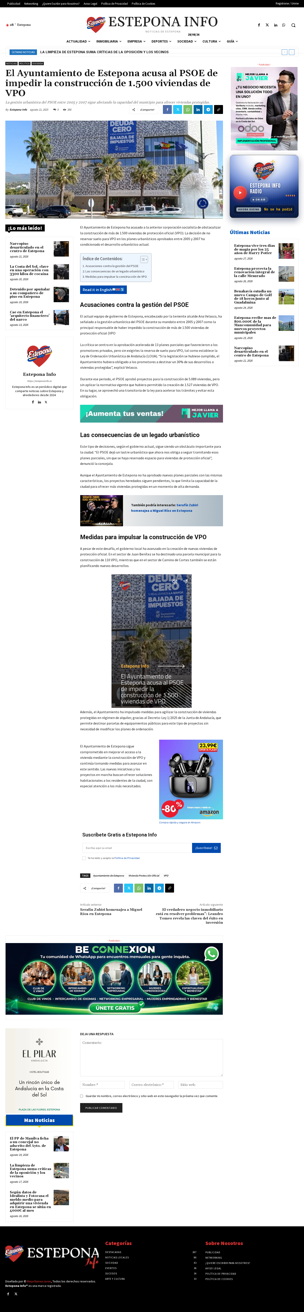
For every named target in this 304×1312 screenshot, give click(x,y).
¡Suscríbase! (203, 848)
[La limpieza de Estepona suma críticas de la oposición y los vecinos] (61, 1170)
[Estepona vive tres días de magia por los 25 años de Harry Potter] (286, 251)
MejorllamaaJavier (39, 1281)
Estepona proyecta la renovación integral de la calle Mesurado (254, 272)
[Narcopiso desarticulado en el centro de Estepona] (61, 249)
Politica (25, 63)
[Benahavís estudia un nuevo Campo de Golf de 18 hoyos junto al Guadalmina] (286, 296)
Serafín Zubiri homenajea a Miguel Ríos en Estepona (111, 911)
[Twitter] (267, 25)
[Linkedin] (276, 25)
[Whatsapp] (284, 25)
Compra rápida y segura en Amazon (179, 822)
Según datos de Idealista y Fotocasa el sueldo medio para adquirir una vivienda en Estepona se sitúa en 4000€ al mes (150, 52)
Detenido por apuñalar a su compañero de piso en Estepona (30, 293)
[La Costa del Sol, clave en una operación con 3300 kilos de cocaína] (61, 271)
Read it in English (97, 289)
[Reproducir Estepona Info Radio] (240, 192)
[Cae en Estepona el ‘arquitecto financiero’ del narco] (61, 317)
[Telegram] (208, 109)
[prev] (284, 52)
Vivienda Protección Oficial (143, 875)
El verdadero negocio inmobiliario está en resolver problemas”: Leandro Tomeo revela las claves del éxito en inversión (189, 916)
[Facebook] (259, 25)
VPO (166, 875)
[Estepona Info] (39, 355)
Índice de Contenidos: (102, 258)
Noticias (11, 63)
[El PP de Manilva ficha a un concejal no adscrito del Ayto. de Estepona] (61, 1143)
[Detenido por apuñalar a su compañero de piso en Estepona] (61, 294)
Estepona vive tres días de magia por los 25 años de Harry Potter (254, 249)
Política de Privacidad (127, 858)
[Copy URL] (218, 109)
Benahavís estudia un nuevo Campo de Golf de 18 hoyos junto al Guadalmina (253, 297)
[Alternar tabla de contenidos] (142, 259)
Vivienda (37, 63)
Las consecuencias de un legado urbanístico (114, 271)
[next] (291, 52)
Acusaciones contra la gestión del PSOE (111, 266)
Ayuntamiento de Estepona (108, 875)
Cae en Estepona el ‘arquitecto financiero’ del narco (29, 316)
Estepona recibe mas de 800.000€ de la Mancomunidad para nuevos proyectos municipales (255, 325)
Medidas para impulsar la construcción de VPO (116, 277)
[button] (293, 25)
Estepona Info (18, 109)
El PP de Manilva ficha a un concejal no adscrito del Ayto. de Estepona (29, 1144)
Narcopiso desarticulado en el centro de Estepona (27, 247)
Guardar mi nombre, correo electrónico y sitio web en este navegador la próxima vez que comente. (152, 1096)
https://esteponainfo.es (39, 381)
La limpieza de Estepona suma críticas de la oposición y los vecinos (30, 1171)
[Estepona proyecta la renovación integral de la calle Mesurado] (286, 274)
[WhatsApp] (187, 109)
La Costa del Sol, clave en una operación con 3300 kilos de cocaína (29, 270)
